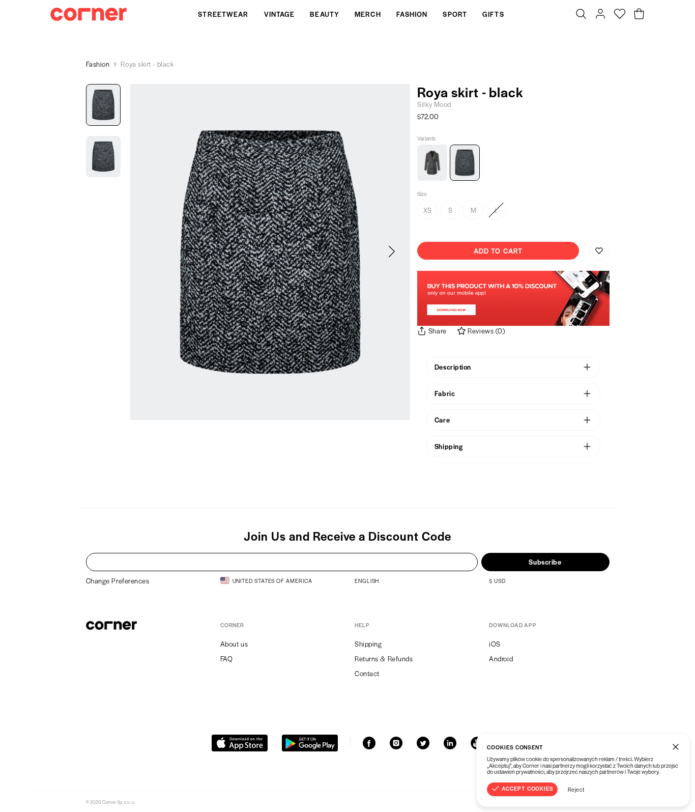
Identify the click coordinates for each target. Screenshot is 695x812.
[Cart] (639, 14)
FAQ (226, 658)
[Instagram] (396, 743)
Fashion (412, 14)
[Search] (581, 14)
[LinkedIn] (450, 743)
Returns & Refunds (384, 658)
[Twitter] (423, 743)
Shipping (368, 644)
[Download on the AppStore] (240, 743)
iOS (495, 644)
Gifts (493, 14)
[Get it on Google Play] (310, 743)
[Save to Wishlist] (599, 250)
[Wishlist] (620, 14)
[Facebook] (369, 743)
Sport (455, 14)
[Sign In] (600, 14)
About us (234, 644)
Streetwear (223, 14)
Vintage (279, 14)
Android (501, 658)
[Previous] (148, 252)
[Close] (676, 747)
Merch (368, 14)
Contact (367, 673)
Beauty (324, 14)
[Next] (391, 252)
